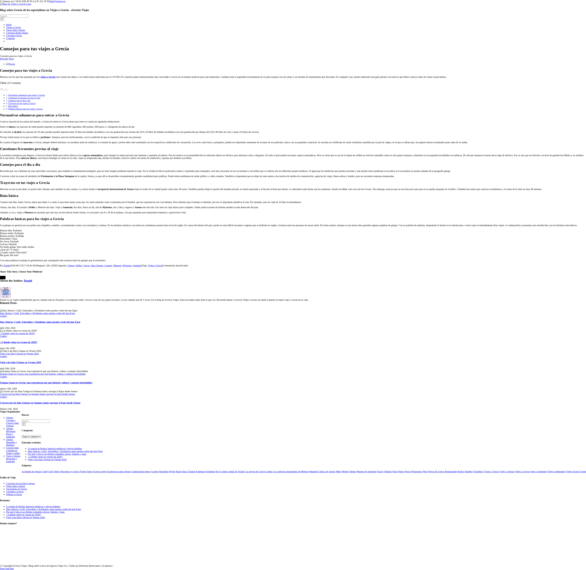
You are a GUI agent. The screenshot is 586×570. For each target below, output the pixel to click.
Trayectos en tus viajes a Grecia (21, 103)
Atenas (71, 265)
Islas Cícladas (188, 471)
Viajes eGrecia (573, 471)
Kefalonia (210, 471)
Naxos (380, 471)
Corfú (44, 471)
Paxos (408, 471)
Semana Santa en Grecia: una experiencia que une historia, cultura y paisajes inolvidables (43, 374)
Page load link (7, 568)
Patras (401, 471)
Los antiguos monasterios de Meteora (291, 471)
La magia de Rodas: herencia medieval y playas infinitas (55, 448)
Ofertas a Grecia (14, 494)
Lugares (108, 265)
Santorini (137, 265)
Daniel (7, 265)
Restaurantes (451, 471)
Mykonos (127, 265)
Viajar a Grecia (491, 471)
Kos (218, 471)
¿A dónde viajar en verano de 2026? (17, 333)
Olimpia (388, 471)
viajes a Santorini (538, 471)
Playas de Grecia (436, 471)
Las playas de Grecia (255, 471)
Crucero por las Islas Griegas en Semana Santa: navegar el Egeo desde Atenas (37, 394)
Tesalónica (478, 471)
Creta (50, 471)
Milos (338, 471)
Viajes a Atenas (506, 471)
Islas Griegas (97, 265)
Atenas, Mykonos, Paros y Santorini (11, 432)
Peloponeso (416, 471)
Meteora (117, 265)
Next (11, 58)
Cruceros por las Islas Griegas (20, 483)
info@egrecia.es (57, 1)
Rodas (461, 471)
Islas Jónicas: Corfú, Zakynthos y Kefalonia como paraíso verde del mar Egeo (37, 313)
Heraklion (164, 471)
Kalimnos (200, 471)
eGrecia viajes (99, 471)
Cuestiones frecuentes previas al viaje (24, 98)
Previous (4, 58)
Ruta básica (13, 106)
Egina (89, 471)
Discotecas (65, 471)
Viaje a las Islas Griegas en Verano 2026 (19, 353)
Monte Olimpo (349, 471)
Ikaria (178, 471)
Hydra (172, 471)
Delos (57, 471)
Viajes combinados (556, 471)
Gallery (3, 316)
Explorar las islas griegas (119, 471)
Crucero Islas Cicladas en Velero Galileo (13, 450)
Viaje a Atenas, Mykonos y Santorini (13, 459)
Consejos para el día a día (19, 100)
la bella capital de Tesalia (232, 471)
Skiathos (469, 471)
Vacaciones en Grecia (16, 489)
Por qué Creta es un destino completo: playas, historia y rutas (57, 454)
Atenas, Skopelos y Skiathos (11, 442)
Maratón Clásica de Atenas (322, 471)
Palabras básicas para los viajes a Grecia (25, 109)
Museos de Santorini (366, 471)
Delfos (79, 265)
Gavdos (154, 471)
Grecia (86, 265)
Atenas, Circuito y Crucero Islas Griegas (12, 421)
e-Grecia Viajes (78, 471)
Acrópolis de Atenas (31, 471)
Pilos (425, 471)
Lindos (269, 471)
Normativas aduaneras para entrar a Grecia (26, 95)
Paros (395, 471)
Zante (583, 471)
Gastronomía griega (140, 471)
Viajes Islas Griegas (15, 486)
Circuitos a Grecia (15, 491)
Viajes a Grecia (155, 265)
